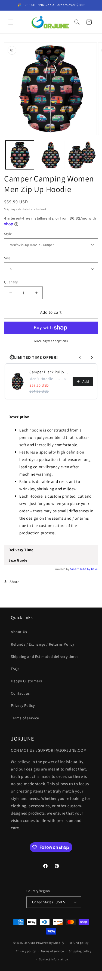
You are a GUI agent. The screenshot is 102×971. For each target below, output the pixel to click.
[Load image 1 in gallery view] (19, 155)
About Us (19, 631)
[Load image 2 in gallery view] (51, 155)
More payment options (51, 341)
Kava (94, 569)
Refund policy (79, 943)
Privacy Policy (23, 705)
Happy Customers (26, 681)
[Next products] (92, 357)
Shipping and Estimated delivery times (44, 656)
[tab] (51, 550)
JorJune (30, 943)
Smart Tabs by (80, 569)
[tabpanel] (51, 483)
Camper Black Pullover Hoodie (49, 371)
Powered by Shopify (50, 943)
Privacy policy (26, 951)
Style (8, 234)
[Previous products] (80, 357)
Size (7, 258)
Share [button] (15, 581)
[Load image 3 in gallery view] (82, 155)
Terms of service (25, 718)
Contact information (53, 959)
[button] (11, 22)
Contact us (20, 693)
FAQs (15, 668)
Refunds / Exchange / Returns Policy (42, 644)
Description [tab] (19, 416)
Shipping (10, 209)
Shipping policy (80, 951)
